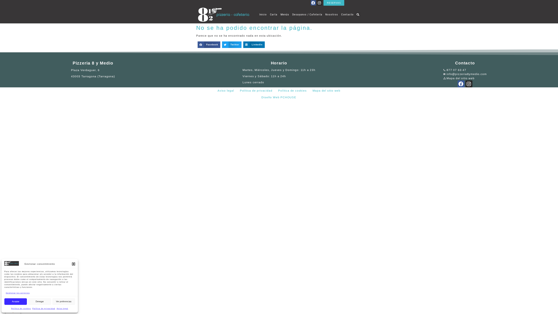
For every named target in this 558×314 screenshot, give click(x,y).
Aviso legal (62, 309)
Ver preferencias (63, 301)
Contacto (347, 14)
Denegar (40, 301)
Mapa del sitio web (326, 90)
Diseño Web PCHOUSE (278, 97)
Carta (273, 14)
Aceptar (15, 301)
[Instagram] (319, 2)
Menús (285, 14)
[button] (73, 264)
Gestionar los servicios (18, 293)
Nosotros (331, 14)
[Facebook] (313, 2)
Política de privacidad (43, 309)
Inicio (263, 14)
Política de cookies (21, 309)
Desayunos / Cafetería (307, 14)
